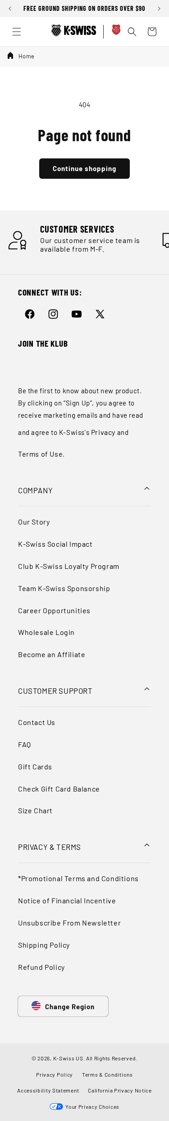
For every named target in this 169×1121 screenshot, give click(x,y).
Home (26, 56)
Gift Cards (35, 766)
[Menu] (17, 32)
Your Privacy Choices (91, 1106)
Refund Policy (41, 967)
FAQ (24, 744)
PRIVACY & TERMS (49, 846)
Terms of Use (40, 453)
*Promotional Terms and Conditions (78, 878)
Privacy (103, 432)
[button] (11, 13)
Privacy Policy (54, 1074)
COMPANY (35, 490)
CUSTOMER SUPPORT (55, 690)
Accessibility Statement (48, 1090)
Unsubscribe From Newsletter (69, 922)
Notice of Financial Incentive (67, 900)
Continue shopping (84, 168)
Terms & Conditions (107, 1074)
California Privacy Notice (120, 1090)
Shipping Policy (44, 944)
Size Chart (35, 810)
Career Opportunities (54, 610)
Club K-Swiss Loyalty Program (68, 566)
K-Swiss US (68, 1058)
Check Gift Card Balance (59, 788)
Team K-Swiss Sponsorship (64, 588)
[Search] (132, 32)
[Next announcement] (159, 8)
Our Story (34, 521)
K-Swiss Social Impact (55, 543)
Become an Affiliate (51, 654)
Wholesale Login (46, 632)
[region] (84, 8)
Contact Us (36, 722)
